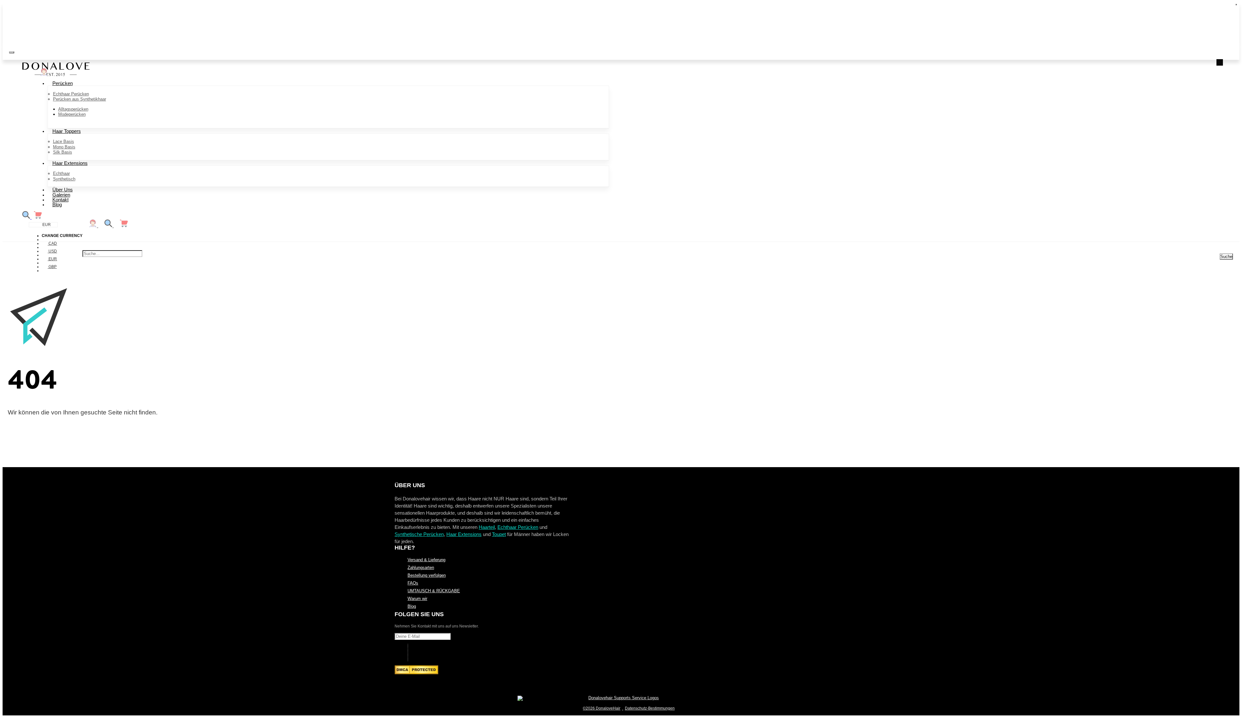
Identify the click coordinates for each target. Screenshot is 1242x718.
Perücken (62, 83)
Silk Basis (62, 152)
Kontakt (60, 199)
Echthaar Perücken (71, 94)
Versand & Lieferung (426, 560)
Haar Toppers (66, 131)
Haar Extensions (70, 163)
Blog (57, 204)
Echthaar (61, 173)
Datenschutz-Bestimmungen (650, 708)
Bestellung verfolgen (427, 575)
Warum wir (417, 598)
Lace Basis (63, 141)
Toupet (499, 534)
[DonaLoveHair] (56, 74)
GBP (52, 266)
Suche (1226, 256)
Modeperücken (72, 114)
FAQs (413, 583)
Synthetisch (64, 179)
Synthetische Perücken (419, 534)
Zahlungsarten (421, 567)
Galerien (61, 195)
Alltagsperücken (73, 109)
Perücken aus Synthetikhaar (79, 99)
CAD (52, 243)
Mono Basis (64, 147)
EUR (52, 259)
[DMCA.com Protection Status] (416, 672)
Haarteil (487, 527)
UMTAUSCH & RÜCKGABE (434, 591)
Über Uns (62, 189)
